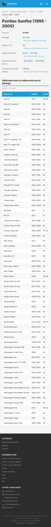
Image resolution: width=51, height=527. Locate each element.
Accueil (5, 12)
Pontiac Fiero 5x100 (12, 226)
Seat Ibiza (8, 251)
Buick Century (9, 150)
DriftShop (36, 521)
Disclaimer (20, 523)
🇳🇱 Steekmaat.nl (8, 491)
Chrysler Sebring (10, 190)
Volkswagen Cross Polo (13, 352)
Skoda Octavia (10, 312)
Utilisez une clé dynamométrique (36, 72)
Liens (4, 478)
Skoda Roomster (10, 327)
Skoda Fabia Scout (11, 296)
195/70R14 (29, 61)
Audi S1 (7, 119)
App (3, 475)
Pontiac (32, 12)
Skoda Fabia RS (10, 291)
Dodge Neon (9, 200)
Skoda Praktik (9, 317)
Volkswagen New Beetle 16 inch (16, 393)
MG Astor (7, 210)
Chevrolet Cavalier (11, 165)
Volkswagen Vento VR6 (13, 423)
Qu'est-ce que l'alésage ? (12, 465)
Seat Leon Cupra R (11, 266)
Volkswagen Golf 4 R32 (13, 372)
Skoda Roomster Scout (13, 332)
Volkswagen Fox (10, 357)
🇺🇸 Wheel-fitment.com (11, 494)
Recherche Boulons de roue (34, 56)
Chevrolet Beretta (11, 160)
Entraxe (5, 445)
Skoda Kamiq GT (10, 307)
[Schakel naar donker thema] (47, 4)
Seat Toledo (8, 271)
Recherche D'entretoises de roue (36, 48)
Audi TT (7, 134)
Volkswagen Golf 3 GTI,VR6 (15, 362)
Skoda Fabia (9, 276)
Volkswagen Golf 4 (11, 367)
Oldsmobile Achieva (12, 220)
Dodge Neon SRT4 (11, 205)
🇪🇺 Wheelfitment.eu (10, 498)
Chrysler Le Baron (11, 175)
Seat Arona (8, 241)
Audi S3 (7, 129)
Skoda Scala (9, 337)
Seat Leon (8, 261)
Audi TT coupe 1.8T (12, 145)
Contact (5, 449)
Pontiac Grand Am (11, 231)
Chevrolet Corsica (11, 170)
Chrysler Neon (9, 180)
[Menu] (41, 4)
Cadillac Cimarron (11, 155)
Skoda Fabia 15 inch (12, 286)
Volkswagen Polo (10, 408)
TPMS (4, 468)
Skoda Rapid (9, 322)
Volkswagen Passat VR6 (13, 403)
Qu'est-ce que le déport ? (12, 462)
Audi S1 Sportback (11, 124)
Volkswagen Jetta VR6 (13, 383)
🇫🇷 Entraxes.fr (7, 508)
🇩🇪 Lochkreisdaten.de (10, 504)
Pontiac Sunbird (10, 236)
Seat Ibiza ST (9, 256)
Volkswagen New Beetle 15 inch (16, 388)
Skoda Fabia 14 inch (12, 281)
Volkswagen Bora (11, 342)
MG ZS (6, 215)
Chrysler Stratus (10, 195)
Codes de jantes (8, 472)
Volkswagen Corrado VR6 (14, 347)
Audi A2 (7, 109)
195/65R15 (39, 61)
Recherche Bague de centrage (35, 40)
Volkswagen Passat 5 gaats (15, 398)
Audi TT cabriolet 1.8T (13, 139)
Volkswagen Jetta (11, 377)
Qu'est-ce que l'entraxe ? (12, 458)
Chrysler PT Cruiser (11, 185)
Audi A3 (7, 114)
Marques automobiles (18, 12)
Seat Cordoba (9, 246)
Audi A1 (7, 99)
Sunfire (40, 12)
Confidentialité (31, 523)
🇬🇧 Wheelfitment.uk (10, 501)
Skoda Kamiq (9, 301)
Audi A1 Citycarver (11, 104)
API (3, 481)
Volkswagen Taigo (11, 418)
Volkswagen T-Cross (12, 413)
